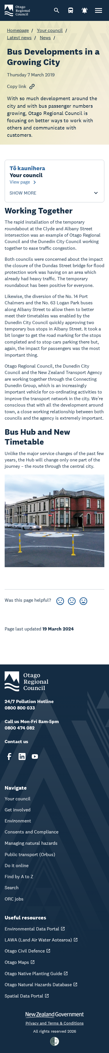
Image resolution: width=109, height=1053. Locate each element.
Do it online (16, 865)
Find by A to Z (19, 877)
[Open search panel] (56, 10)
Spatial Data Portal (24, 996)
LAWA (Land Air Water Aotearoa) (38, 940)
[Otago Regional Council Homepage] (17, 10)
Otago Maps (17, 962)
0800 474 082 (20, 728)
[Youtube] (35, 756)
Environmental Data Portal (32, 929)
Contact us (16, 741)
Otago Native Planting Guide (33, 974)
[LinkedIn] (22, 756)
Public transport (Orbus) (30, 854)
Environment (18, 821)
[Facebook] (9, 756)
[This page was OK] (71, 600)
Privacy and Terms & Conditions (55, 1023)
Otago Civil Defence (25, 951)
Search (12, 888)
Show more (23, 193)
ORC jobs (14, 899)
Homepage (18, 30)
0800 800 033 (20, 708)
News (45, 38)
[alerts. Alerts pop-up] (84, 10)
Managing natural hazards (31, 843)
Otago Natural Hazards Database (38, 985)
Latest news (19, 38)
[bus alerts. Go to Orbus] (70, 10)
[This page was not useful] (60, 600)
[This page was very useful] (83, 600)
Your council (50, 30)
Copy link (16, 86)
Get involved (18, 810)
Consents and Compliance (31, 832)
